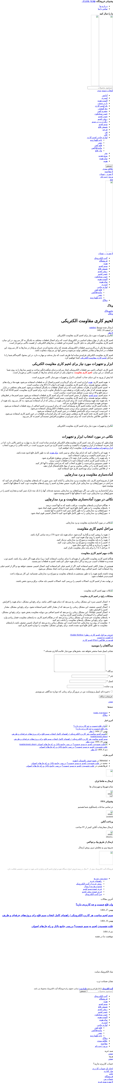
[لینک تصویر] (106, 864)
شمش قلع (102, 127)
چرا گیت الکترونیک (93, 894)
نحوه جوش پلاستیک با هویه (84, 760)
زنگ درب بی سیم (99, 121)
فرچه (105, 129)
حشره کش (102, 111)
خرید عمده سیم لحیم (92, 889)
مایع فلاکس (96, 148)
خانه (111, 311)
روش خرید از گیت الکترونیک (89, 884)
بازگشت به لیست (105, 637)
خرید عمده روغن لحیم (92, 891)
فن (106, 132)
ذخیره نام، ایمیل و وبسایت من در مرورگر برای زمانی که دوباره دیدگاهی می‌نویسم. (72, 691)
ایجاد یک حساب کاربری (102, 1068)
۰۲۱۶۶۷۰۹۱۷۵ (88, 1)
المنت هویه (102, 100)
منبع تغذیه (103, 156)
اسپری (104, 98)
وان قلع (98, 150)
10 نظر (94, 749)
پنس (100, 143)
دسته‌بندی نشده (100, 712)
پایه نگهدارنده (96, 140)
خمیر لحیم (102, 116)
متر (105, 153)
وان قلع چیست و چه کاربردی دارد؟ (91, 728)
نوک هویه (103, 158)
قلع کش (98, 145)
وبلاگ (106, 311)
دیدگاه (109, 671)
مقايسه (104, 1043)
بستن (110, 701)
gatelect (92, 327)
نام (111, 676)
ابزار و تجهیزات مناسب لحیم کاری (97, 448)
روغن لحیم (102, 119)
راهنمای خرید (96, 881)
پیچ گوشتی (102, 108)
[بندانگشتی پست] (90, 726)
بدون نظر (90, 741)
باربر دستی (102, 103)
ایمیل (110, 681)
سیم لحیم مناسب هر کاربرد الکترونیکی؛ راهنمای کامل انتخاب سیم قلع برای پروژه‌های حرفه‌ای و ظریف (60, 739)
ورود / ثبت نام (101, 1046)
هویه (105, 161)
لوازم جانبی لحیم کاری (97, 137)
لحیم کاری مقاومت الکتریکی (93, 358)
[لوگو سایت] (106, 85)
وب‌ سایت (108, 686)
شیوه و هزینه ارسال (93, 886)
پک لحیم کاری (101, 106)
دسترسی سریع (100, 878)
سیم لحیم (103, 124)
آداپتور (104, 95)
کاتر (105, 135)
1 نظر (91, 731)
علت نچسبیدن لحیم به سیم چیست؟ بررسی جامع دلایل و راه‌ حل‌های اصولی (73, 747)
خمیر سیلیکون (101, 114)
